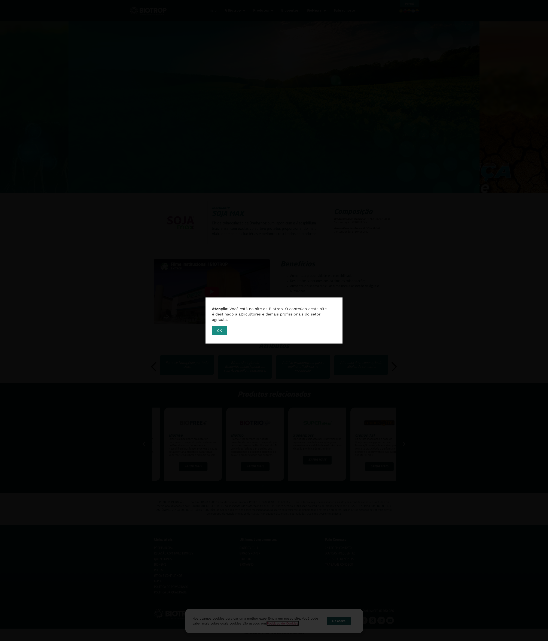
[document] (274, 320)
